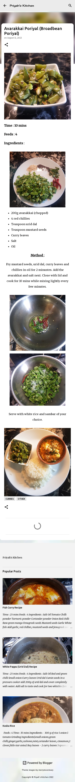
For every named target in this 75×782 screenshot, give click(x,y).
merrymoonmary (46, 770)
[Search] (70, 5)
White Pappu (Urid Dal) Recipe (20, 666)
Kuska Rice (9, 725)
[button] (6, 45)
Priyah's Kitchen (22, 5)
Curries (10, 499)
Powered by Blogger (39, 762)
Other (21, 499)
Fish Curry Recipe (12, 607)
